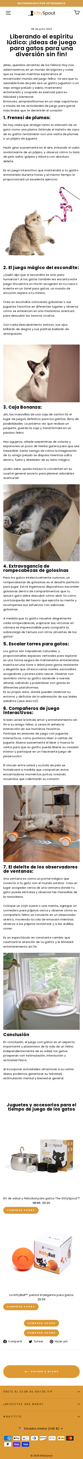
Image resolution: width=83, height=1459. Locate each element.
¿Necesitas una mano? (23, 1404)
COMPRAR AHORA (21, 1210)
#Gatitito (12, 1416)
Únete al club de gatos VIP (28, 1391)
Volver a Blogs (44, 1371)
